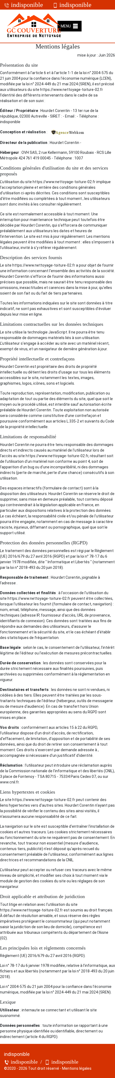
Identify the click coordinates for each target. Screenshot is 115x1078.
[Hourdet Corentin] (34, 26)
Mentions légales (76, 1068)
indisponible (26, 4)
